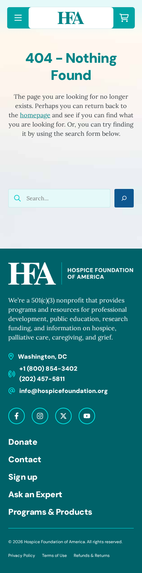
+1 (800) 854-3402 (48, 369)
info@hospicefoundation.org (63, 391)
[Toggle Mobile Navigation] (18, 17)
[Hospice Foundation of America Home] (71, 18)
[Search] (124, 198)
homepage (35, 115)
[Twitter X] (63, 416)
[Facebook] (16, 416)
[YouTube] (87, 416)
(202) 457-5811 (42, 379)
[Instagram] (40, 416)
